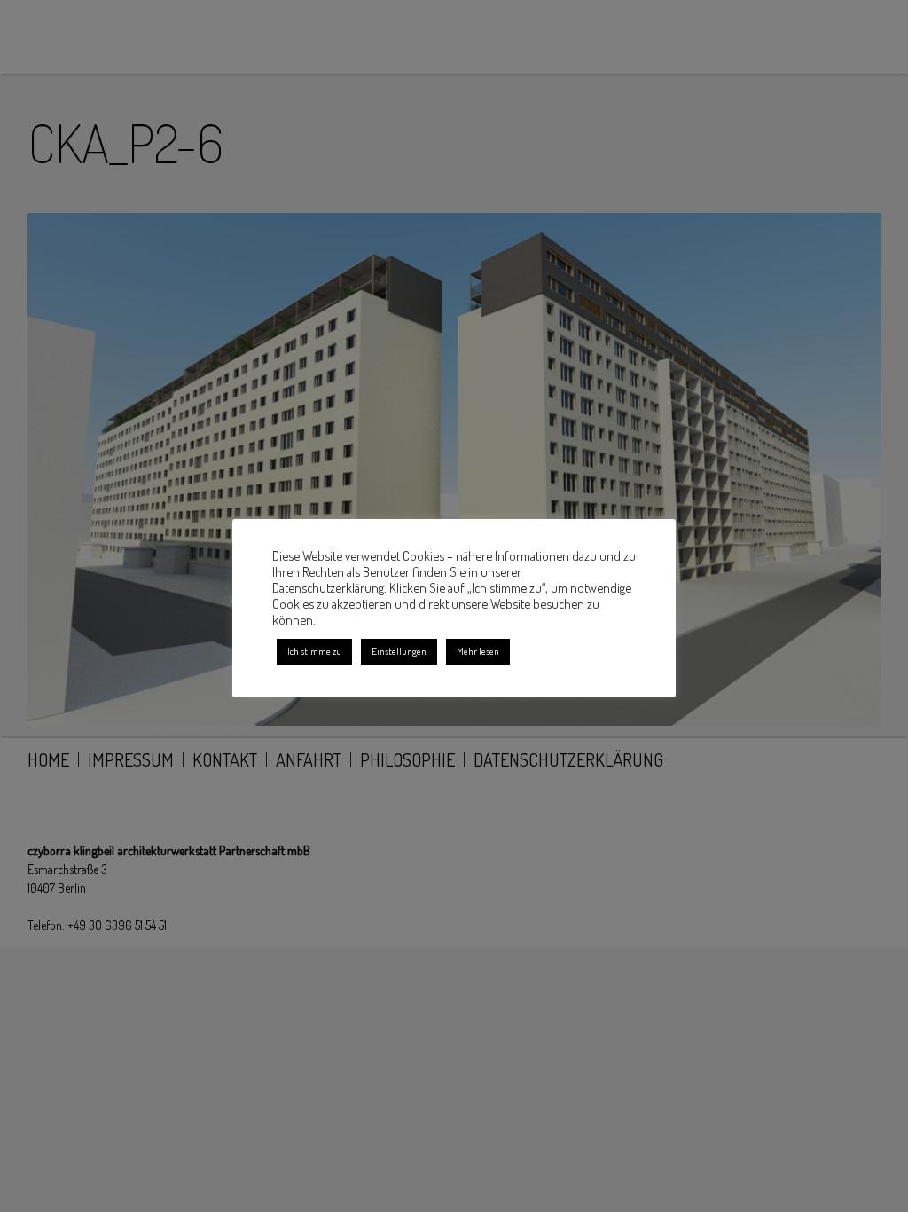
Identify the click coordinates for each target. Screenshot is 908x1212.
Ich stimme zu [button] (314, 651)
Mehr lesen (478, 651)
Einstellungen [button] (399, 651)
